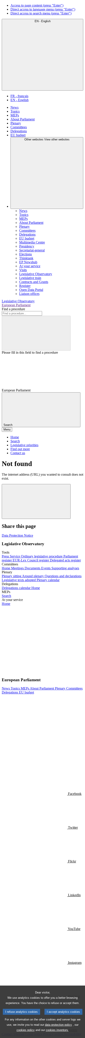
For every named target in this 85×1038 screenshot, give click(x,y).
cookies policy (26, 1030)
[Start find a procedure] (36, 333)
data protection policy (58, 1024)
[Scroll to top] (36, 501)
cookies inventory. (57, 1030)
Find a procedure (13, 309)
